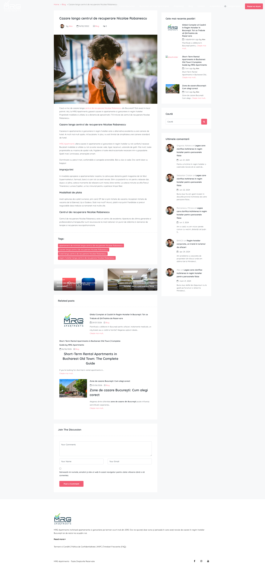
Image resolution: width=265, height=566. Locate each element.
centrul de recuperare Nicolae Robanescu (103, 108)
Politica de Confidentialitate (83, 546)
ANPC (99, 546)
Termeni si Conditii (62, 546)
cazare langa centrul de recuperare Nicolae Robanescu (83, 249)
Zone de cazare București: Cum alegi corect (194, 87)
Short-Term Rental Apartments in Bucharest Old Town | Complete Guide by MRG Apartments (194, 60)
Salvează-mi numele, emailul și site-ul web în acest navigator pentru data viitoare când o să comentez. (102, 474)
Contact (201, 6)
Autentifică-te (216, 6)
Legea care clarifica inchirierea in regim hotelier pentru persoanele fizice (189, 273)
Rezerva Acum (254, 6)
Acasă (111, 6)
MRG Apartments (67, 144)
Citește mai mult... (97, 333)
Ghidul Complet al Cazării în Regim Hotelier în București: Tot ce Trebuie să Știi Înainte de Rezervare (194, 30)
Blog (191, 6)
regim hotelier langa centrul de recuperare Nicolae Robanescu (86, 258)
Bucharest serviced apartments (154, 6)
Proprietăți (179, 6)
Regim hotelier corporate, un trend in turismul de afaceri (191, 243)
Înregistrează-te (235, 6)
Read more (59, 539)
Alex (71, 26)
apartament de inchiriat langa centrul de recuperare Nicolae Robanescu (91, 245)
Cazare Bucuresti (127, 6)
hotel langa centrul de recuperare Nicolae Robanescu (82, 253)
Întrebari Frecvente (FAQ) (114, 546)
